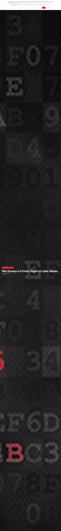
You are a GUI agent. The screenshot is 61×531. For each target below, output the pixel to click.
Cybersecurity (5, 267)
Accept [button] (44, 7)
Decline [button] (48, 7)
